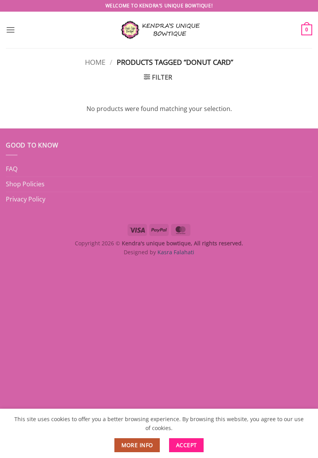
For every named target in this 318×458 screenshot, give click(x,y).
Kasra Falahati (175, 252)
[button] (10, 29)
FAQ (11, 169)
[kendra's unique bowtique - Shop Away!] (159, 30)
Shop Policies (25, 184)
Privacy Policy (25, 199)
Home (95, 62)
